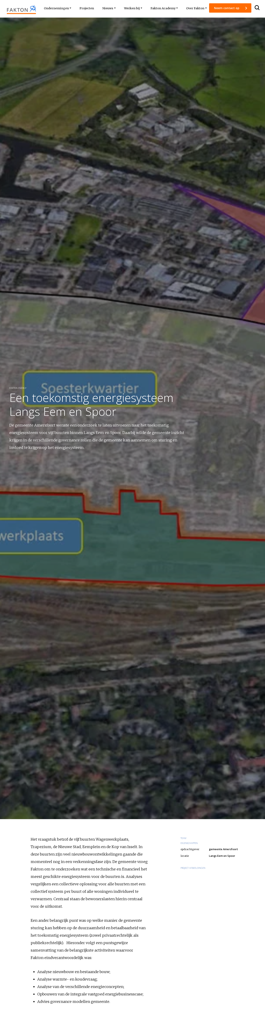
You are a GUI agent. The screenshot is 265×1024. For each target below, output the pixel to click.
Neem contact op (227, 8)
